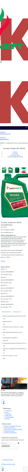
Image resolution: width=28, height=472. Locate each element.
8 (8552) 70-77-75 (5, 134)
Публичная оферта (8, 459)
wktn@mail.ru (4, 139)
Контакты (7, 418)
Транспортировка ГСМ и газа (13, 426)
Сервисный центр (10, 431)
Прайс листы (8, 415)
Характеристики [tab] (6, 311)
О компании (8, 410)
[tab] (4, 170)
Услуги (7, 412)
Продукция (8, 414)
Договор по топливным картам (13, 429)
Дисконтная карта (10, 427)
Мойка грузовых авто (11, 432)
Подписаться (5, 446)
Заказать (3, 261)
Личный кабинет (9, 417)
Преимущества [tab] (17, 311)
